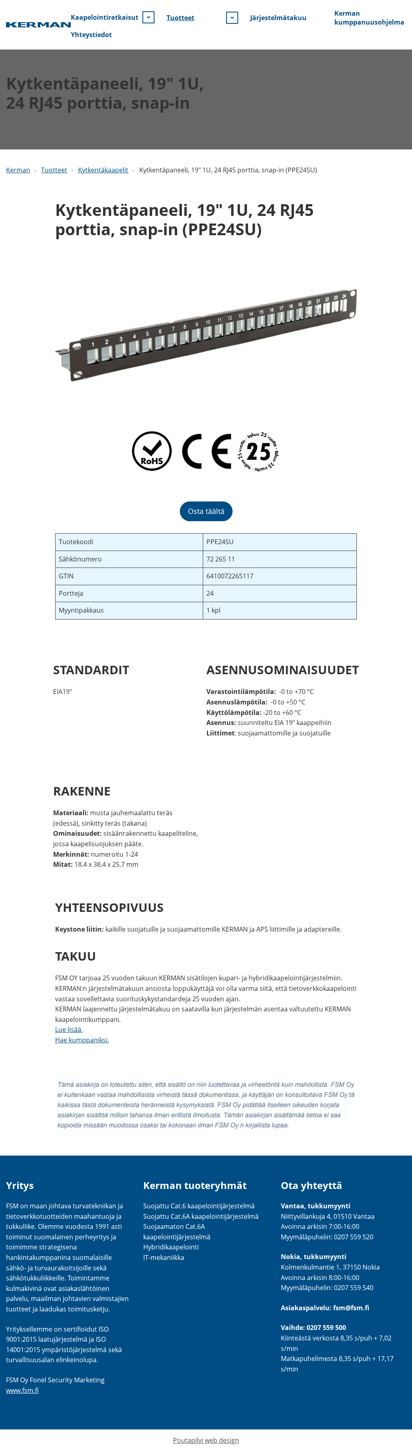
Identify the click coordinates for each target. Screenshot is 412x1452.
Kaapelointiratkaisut (104, 17)
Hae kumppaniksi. (82, 1040)
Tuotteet (180, 17)
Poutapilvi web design (206, 1440)
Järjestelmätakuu (278, 17)
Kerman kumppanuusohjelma (369, 18)
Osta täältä (206, 511)
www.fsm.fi (22, 1390)
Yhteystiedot (91, 34)
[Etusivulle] (38, 25)
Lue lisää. (69, 1029)
